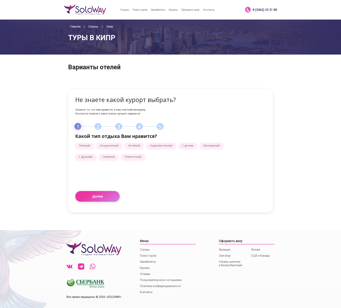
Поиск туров (140, 9)
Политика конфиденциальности (160, 286)
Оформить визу (190, 9)
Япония (255, 249)
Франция (224, 249)
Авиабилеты (158, 9)
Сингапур (225, 255)
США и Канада (260, 255)
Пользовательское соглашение (161, 280)
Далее (97, 196)
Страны (124, 9)
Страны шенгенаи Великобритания (230, 263)
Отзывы (145, 274)
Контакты (209, 9)
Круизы (173, 9)
